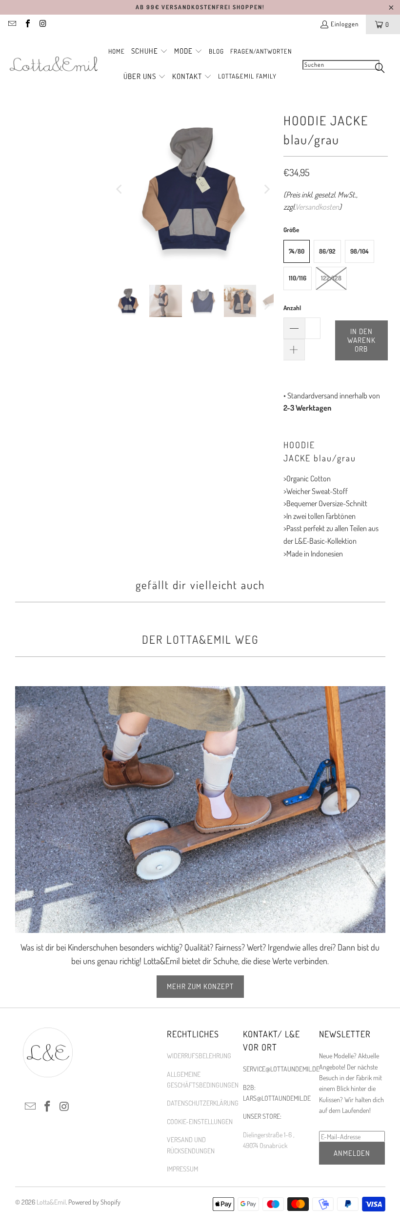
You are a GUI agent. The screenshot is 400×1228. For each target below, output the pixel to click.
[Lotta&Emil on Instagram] (42, 24)
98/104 (359, 251)
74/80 (296, 251)
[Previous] (119, 189)
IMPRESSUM (182, 1169)
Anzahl (292, 308)
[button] (149, 51)
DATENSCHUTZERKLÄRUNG (203, 1103)
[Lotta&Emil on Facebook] (26, 24)
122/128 (331, 278)
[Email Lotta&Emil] (11, 24)
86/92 (327, 251)
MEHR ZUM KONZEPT (200, 986)
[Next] (266, 189)
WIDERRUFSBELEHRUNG (199, 1055)
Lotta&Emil (51, 1202)
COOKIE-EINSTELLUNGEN (200, 1121)
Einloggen (345, 24)
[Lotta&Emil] (54, 64)
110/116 (297, 278)
